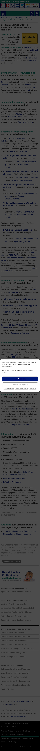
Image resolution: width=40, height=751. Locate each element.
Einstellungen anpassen (20, 385)
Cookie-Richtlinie (9, 389)
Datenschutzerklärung (21, 389)
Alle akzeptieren (20, 379)
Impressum (33, 389)
